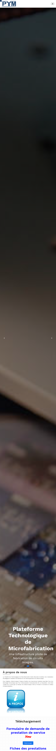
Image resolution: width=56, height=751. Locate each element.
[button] (4, 338)
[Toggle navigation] (52, 4)
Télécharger (28, 743)
